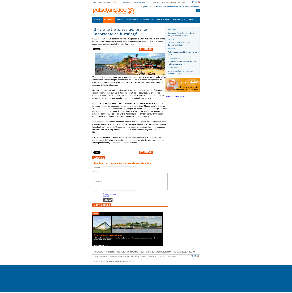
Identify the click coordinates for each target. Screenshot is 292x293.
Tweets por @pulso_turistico (175, 96)
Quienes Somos (148, 7)
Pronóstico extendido (138, 2)
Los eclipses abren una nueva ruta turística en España (181, 72)
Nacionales (120, 20)
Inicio (94, 2)
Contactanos (171, 256)
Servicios (158, 7)
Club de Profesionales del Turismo (121, 256)
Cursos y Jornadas (140, 256)
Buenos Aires (126, 2)
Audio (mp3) (106, 196)
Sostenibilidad (109, 20)
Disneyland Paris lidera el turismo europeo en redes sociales (181, 34)
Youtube (199, 2)
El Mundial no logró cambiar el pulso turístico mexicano (182, 63)
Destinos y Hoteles (147, 20)
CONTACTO (181, 2)
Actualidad (97, 20)
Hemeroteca (195, 7)
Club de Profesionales (172, 7)
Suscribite (103, 256)
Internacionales (132, 20)
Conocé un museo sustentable (108, 235)
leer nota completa (101, 245)
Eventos (192, 20)
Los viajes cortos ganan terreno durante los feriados (180, 44)
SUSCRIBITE (156, 2)
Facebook (193, 2)
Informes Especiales (179, 20)
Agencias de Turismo (163, 20)
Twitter (196, 2)
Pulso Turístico (114, 11)
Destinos (162, 256)
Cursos (186, 7)
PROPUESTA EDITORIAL (169, 2)
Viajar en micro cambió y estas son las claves (182, 53)
